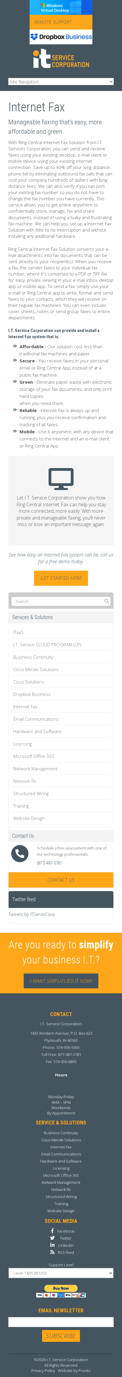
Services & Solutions (32, 617)
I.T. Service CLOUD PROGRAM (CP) (47, 644)
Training (21, 806)
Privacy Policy (43, 1370)
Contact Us (61, 880)
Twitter (66, 1238)
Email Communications (36, 719)
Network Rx (24, 781)
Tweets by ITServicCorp (32, 914)
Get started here (61, 578)
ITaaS (18, 632)
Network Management (35, 768)
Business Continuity (33, 657)
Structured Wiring (31, 793)
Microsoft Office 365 (33, 756)
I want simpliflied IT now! (61, 981)
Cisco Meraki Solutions (36, 669)
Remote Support (52, 22)
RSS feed (66, 1252)
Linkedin (65, 1245)
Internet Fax (25, 706)
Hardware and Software (37, 731)
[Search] (107, 601)
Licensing (22, 744)
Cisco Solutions (28, 682)
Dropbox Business (32, 694)
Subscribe (61, 1336)
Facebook (65, 1231)
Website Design (29, 818)
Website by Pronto (74, 1370)
